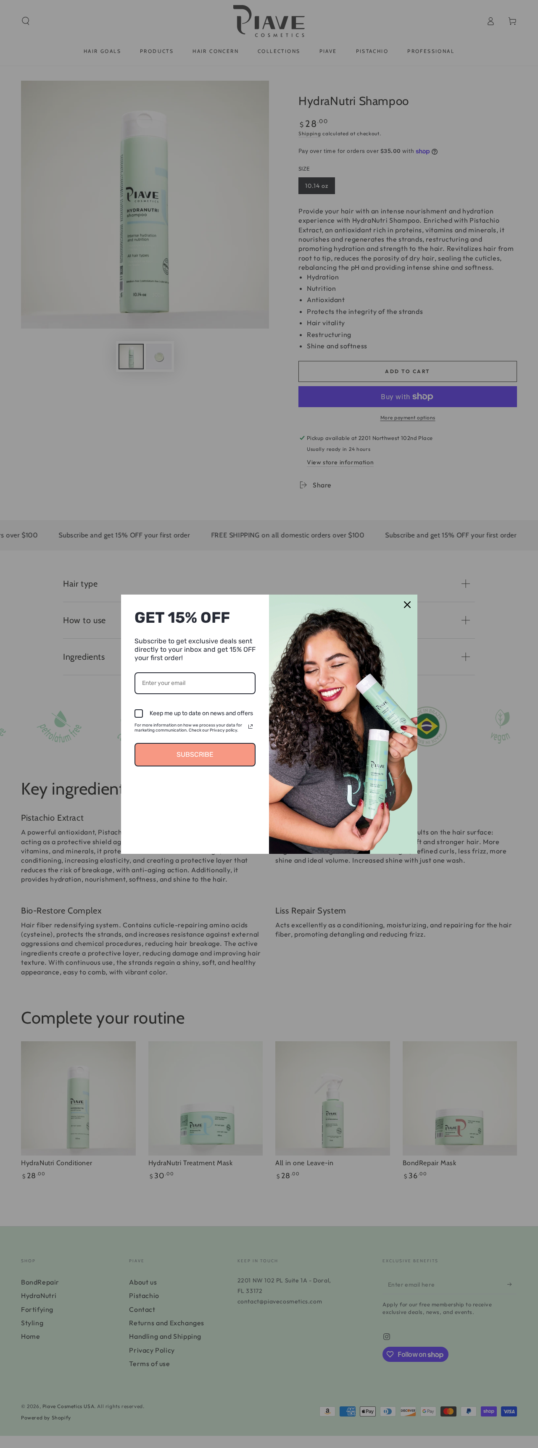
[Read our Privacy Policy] (250, 726)
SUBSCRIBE (195, 754)
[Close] (407, 605)
